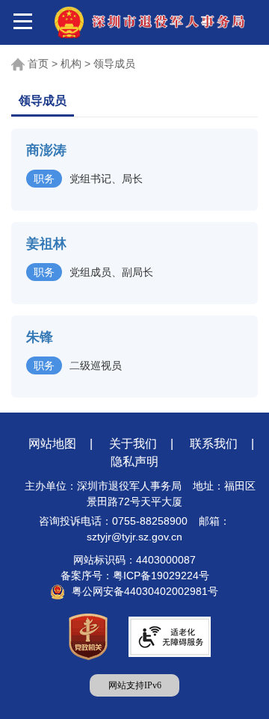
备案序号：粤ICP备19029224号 (135, 575)
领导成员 (114, 64)
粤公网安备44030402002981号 (145, 591)
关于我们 (133, 443)
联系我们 (214, 443)
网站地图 (52, 443)
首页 (38, 64)
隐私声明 (134, 461)
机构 (71, 64)
